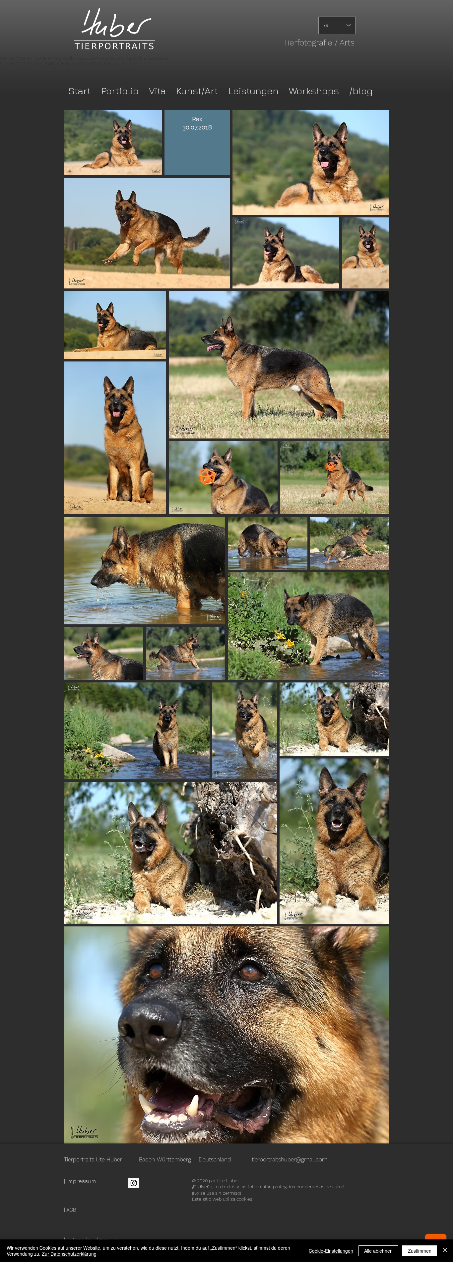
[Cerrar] (445, 1251)
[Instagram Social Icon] (133, 1183)
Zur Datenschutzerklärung (69, 1253)
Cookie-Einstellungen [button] (331, 1250)
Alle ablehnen (378, 1250)
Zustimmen (419, 1250)
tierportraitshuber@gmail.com (289, 1159)
